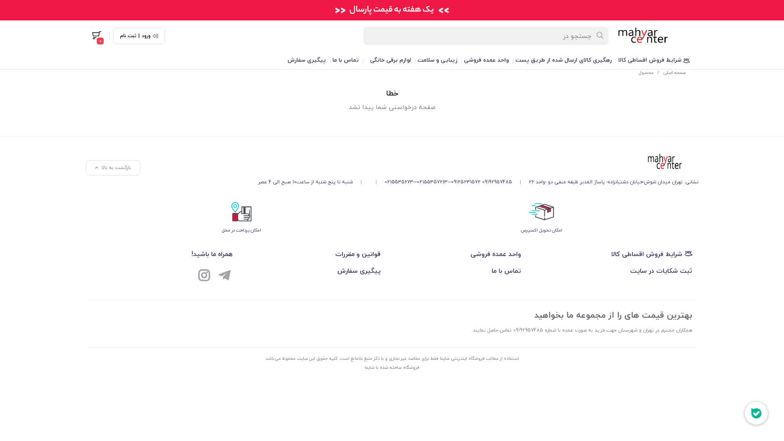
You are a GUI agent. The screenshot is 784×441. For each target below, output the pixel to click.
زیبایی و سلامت (437, 60)
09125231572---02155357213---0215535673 (433, 182)
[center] (600, 36)
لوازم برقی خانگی (390, 60)
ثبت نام (128, 36)
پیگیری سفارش (306, 60)
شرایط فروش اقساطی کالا (650, 60)
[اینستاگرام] (204, 276)
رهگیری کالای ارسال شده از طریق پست (563, 60)
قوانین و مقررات (358, 254)
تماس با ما (345, 60)
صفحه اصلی (674, 72)
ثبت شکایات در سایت (661, 270)
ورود (146, 36)
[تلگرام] (224, 276)
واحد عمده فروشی (486, 60)
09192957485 (497, 182)
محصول (646, 72)
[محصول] (478, 162)
